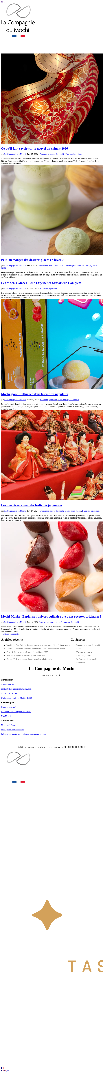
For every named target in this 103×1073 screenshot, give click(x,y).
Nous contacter (7, 684)
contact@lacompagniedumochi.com (16, 689)
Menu (3, 2)
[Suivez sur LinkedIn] (14, 47)
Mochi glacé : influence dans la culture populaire (34, 394)
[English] (5, 1071)
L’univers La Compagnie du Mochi (16, 711)
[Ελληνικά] (8, 1071)
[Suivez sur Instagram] (8, 47)
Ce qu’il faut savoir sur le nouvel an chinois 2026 (34, 148)
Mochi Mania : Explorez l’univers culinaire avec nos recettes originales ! (51, 616)
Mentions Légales (8, 725)
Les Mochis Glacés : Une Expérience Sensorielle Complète (41, 283)
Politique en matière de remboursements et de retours (23, 734)
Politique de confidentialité (12, 730)
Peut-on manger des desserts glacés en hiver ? (33, 259)
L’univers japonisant (73, 154)
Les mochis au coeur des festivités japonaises (31, 505)
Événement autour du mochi (52, 154)
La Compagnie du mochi (68, 399)
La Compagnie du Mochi (15, 154)
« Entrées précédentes (10, 634)
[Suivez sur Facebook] (3, 47)
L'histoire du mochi (73, 511)
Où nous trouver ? (8, 707)
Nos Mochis (6, 716)
